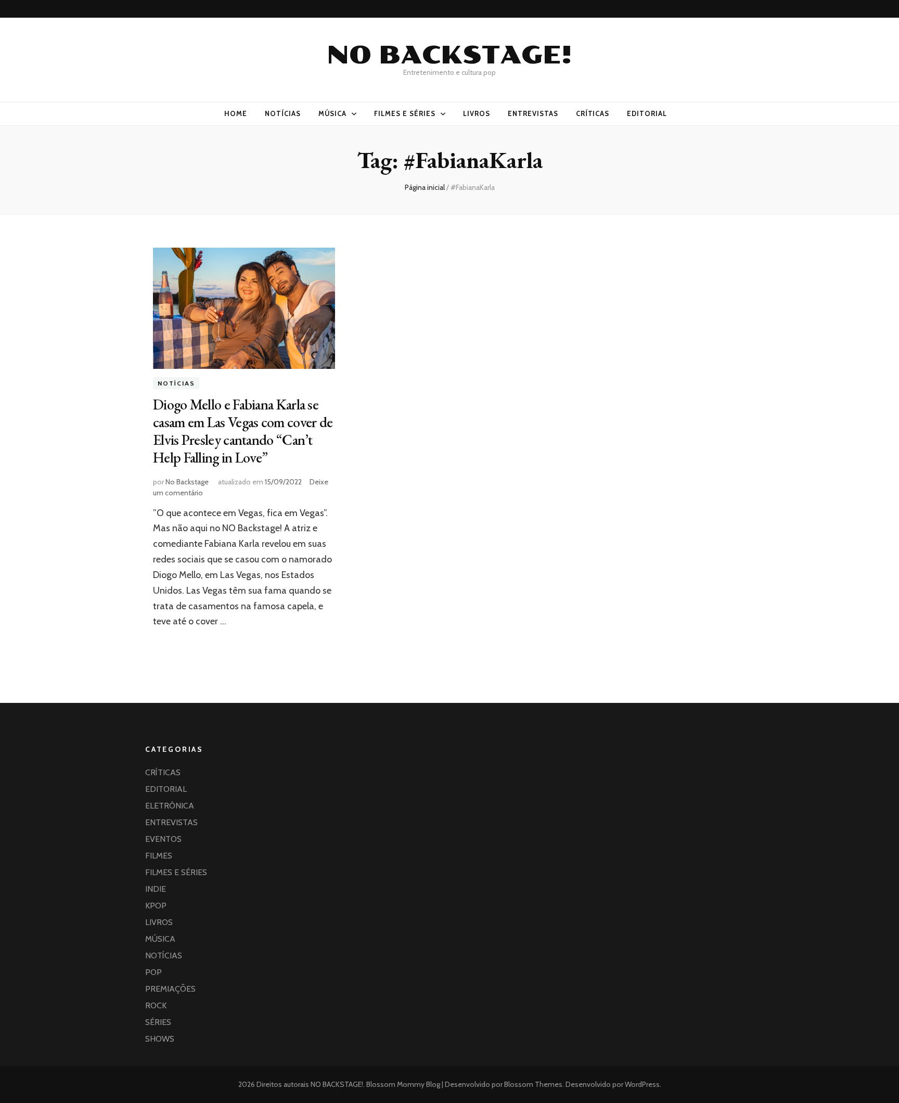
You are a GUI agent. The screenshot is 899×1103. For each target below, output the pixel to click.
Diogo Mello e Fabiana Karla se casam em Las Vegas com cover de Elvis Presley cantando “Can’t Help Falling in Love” (242, 431)
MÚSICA (332, 113)
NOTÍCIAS (283, 113)
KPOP (155, 905)
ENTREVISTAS (533, 113)
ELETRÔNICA (169, 806)
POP (153, 972)
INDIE (155, 889)
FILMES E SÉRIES (404, 113)
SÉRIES (158, 1022)
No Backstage (187, 481)
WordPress (642, 1084)
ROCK (155, 1005)
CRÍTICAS (593, 113)
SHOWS (159, 1039)
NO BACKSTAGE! (449, 55)
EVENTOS (163, 839)
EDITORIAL (647, 113)
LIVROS (476, 113)
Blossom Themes (532, 1084)
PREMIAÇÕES (170, 989)
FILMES (158, 856)
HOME (235, 113)
